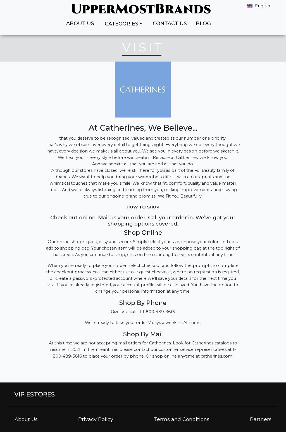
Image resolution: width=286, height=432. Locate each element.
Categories (121, 24)
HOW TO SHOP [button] (143, 207)
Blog (203, 23)
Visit (143, 47)
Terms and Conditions (181, 419)
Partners (260, 419)
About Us (80, 23)
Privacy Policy (95, 419)
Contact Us (170, 23)
